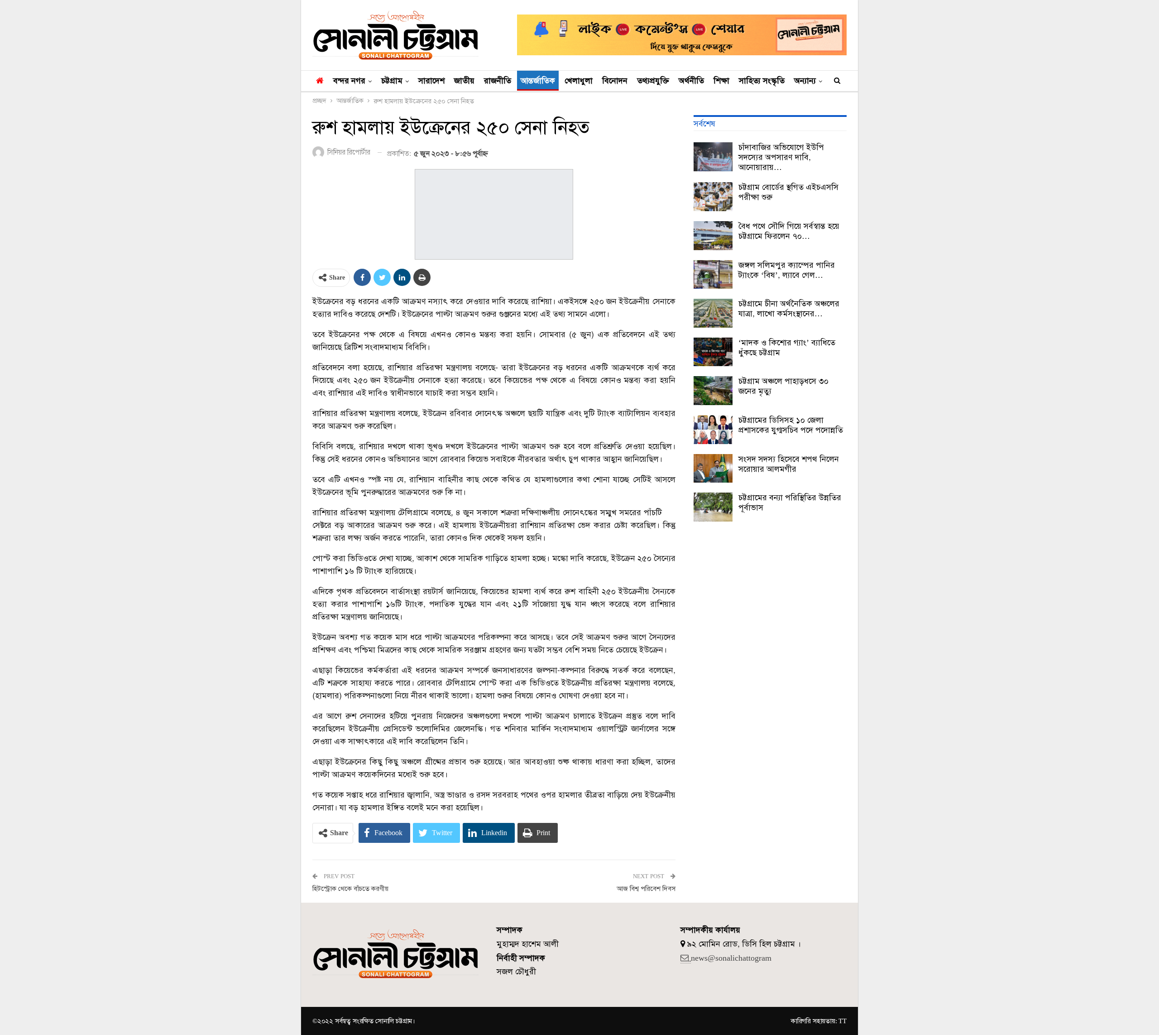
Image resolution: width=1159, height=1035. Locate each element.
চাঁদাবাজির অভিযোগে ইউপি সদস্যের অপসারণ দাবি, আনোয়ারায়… (781, 157)
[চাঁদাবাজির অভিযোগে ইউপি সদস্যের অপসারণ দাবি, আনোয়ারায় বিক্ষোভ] (713, 156)
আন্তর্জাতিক (538, 81)
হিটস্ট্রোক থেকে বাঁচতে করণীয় (350, 889)
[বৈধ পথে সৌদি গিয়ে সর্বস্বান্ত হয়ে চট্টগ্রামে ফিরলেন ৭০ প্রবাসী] (713, 235)
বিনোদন (614, 81)
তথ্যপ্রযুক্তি (653, 81)
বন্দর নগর (349, 81)
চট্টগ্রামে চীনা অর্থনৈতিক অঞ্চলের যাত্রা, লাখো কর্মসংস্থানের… (788, 309)
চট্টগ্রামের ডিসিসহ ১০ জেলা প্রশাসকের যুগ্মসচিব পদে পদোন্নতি (790, 425)
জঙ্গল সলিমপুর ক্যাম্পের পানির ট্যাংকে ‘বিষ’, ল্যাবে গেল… (786, 270)
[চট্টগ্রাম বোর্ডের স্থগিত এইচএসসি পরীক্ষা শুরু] (713, 196)
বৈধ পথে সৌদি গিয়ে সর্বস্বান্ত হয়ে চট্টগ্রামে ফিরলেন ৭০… (788, 231)
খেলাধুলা (579, 81)
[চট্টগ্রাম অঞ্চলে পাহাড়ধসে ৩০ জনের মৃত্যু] (713, 390)
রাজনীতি (497, 81)
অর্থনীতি (691, 81)
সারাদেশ (431, 81)
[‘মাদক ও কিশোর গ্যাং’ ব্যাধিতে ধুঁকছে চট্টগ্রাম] (713, 352)
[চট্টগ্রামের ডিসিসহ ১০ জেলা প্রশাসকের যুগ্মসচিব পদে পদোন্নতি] (713, 429)
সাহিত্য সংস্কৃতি (762, 81)
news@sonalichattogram (731, 958)
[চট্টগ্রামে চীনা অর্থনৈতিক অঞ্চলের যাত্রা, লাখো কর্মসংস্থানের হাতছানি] (713, 313)
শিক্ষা (721, 81)
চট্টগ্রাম (391, 81)
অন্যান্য (805, 81)
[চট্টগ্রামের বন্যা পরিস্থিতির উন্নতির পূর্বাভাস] (713, 507)
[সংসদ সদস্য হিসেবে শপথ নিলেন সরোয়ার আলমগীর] (713, 468)
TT (842, 1021)
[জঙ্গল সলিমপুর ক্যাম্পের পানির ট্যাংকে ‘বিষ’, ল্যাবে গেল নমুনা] (713, 274)
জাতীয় (464, 81)
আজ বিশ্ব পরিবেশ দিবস (646, 889)
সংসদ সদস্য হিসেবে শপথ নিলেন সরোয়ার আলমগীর (788, 464)
